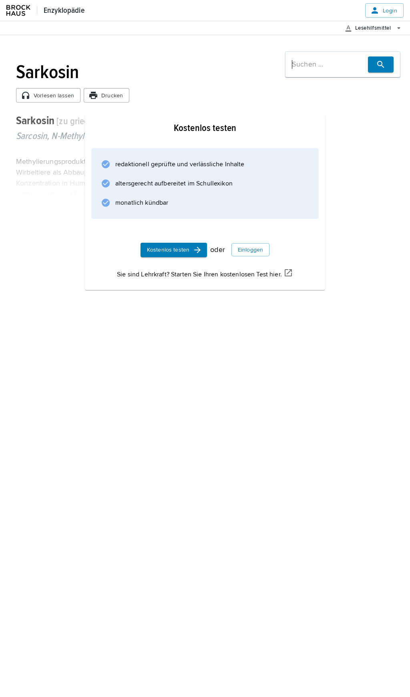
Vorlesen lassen (54, 95)
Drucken (112, 95)
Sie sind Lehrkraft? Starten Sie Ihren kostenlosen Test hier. (199, 274)
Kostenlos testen (168, 249)
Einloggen (250, 249)
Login (390, 10)
